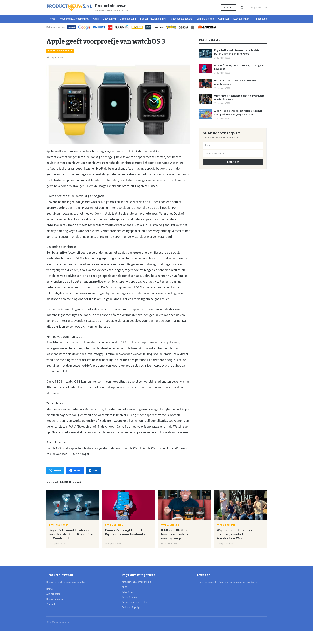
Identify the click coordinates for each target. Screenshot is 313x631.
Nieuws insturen (55, 599)
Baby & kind (109, 19)
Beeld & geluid (128, 19)
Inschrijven (232, 162)
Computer (223, 19)
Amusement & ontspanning (74, 19)
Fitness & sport (262, 19)
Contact (228, 7)
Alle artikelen (53, 594)
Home (52, 19)
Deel (95, 470)
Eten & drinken (241, 19)
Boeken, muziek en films (153, 19)
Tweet (57, 470)
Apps (96, 19)
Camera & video (205, 19)
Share (77, 470)
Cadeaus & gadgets (181, 19)
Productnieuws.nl (111, 6)
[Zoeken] (242, 7)
